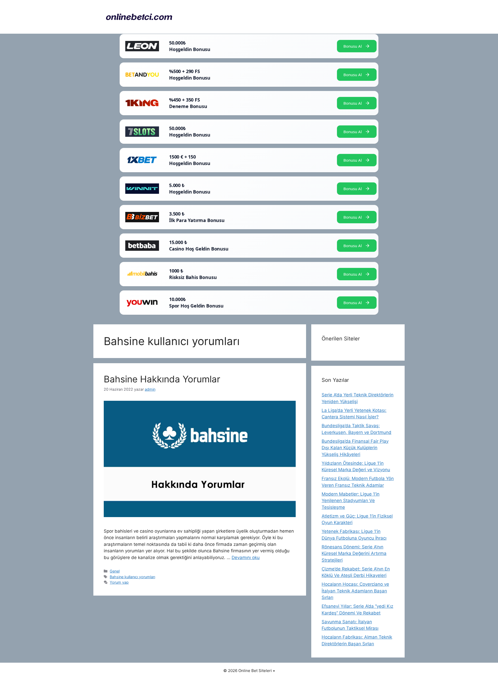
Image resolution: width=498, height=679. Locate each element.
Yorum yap (119, 582)
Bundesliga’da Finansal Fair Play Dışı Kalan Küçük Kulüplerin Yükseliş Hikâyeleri (355, 448)
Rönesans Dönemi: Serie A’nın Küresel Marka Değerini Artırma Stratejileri (354, 553)
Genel (115, 571)
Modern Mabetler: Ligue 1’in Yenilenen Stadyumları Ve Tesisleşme (350, 500)
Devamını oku (246, 557)
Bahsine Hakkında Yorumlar (162, 379)
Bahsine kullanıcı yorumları (132, 577)
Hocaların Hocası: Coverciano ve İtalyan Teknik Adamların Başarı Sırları (355, 591)
